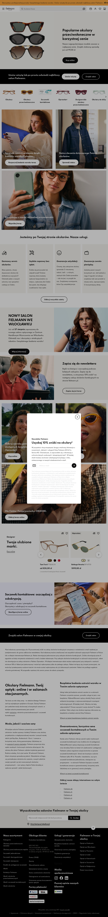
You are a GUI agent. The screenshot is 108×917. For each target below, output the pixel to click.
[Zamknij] (77, 417)
